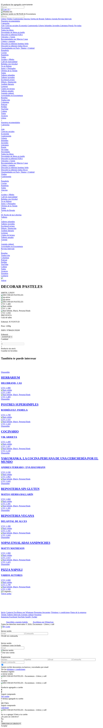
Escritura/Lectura (8, 80)
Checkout (5, 708)
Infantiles (48, 26)
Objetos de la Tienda (9, 71)
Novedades (5, 28)
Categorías (5, 23)
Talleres (48, 19)
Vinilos (10, 19)
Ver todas (77, 26)
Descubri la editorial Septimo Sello (15, 44)
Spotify (28, 617)
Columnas (5, 102)
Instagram (5, 617)
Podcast (4, 104)
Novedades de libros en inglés (13, 32)
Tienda (4, 615)
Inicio (3, 612)
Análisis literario (7, 84)
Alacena (26, 19)
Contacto (4, 276)
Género (41, 26)
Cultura (4, 111)
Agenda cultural (7, 93)
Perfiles (4, 107)
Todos (3, 57)
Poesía (71, 26)
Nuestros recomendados (10, 21)
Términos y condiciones (60, 612)
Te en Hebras (6, 66)
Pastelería (5, 55)
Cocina (4, 53)
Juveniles (56, 26)
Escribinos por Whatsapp (24, 612)
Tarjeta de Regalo (37, 19)
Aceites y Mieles (7, 59)
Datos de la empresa (78, 612)
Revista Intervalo (65, 19)
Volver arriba (6, 594)
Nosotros (4, 273)
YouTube (4, 109)
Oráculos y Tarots (8, 37)
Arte (3, 26)
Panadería (5, 50)
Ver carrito (5, 696)
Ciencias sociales (12, 26)
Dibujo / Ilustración (8, 82)
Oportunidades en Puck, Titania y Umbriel (18, 48)
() (8, 9)
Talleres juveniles (8, 77)
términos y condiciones (16, 669)
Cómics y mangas (8, 41)
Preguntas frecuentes (42, 612)
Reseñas (4, 98)
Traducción (5, 100)
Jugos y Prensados (8, 68)
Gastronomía (18, 19)
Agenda (54, 19)
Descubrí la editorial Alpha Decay (14, 46)
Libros (4, 19)
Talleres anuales (7, 91)
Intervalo (17, 615)
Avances (4, 116)
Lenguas (4, 86)
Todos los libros (7, 30)
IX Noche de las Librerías (11, 215)
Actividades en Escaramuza (12, 95)
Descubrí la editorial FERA (12, 35)
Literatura (64, 26)
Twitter (34, 617)
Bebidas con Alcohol (9, 64)
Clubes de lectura (8, 89)
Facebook (13, 617)
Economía (23, 26)
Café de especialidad (9, 62)
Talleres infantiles (8, 75)
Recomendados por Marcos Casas (14, 39)
